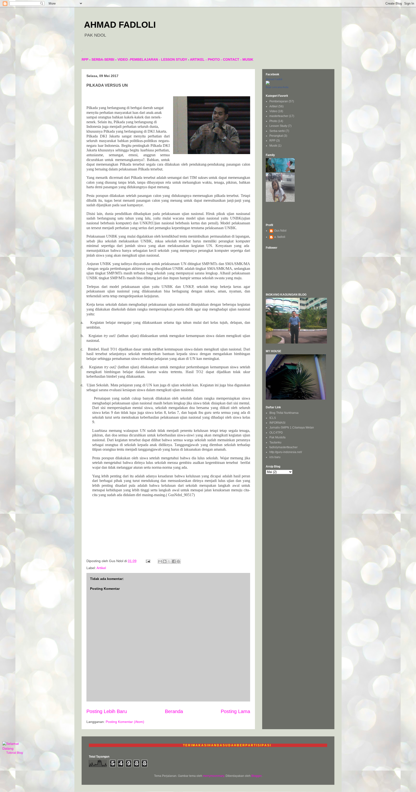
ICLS (272, 418)
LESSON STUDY (174, 59)
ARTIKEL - (199, 59)
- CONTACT (229, 59)
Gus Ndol (280, 230)
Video (273, 111)
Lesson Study (278, 126)
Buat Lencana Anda (277, 87)
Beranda (174, 711)
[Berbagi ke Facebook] (173, 561)
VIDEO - (123, 59)
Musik (273, 145)
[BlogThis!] (164, 561)
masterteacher (278, 116)
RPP (85, 59)
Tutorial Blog (14, 752)
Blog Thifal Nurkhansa (284, 413)
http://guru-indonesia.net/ (285, 452)
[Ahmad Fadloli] (268, 83)
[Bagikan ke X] (169, 561)
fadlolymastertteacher (283, 447)
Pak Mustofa (277, 437)
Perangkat (276, 135)
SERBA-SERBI (102, 59)
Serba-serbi (277, 131)
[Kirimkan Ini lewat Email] (160, 561)
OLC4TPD (276, 432)
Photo (273, 121)
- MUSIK (246, 59)
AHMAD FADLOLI (120, 25)
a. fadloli (279, 237)
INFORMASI (277, 422)
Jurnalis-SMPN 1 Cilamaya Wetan (291, 427)
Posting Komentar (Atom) (125, 722)
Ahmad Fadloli (274, 79)
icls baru (274, 457)
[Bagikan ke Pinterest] (178, 561)
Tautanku (275, 442)
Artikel (101, 568)
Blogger (256, 776)
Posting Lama (235, 711)
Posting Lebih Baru (106, 711)
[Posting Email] (147, 561)
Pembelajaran (278, 101)
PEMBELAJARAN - (145, 59)
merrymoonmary (213, 776)
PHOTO (214, 59)
